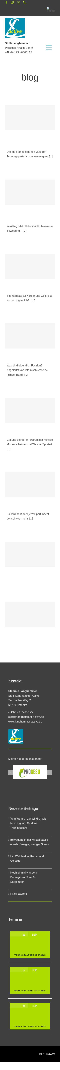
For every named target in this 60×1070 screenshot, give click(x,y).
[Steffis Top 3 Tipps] (30, 614)
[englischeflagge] (51, 8)
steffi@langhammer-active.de (26, 716)
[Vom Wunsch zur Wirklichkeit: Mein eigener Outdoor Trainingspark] (30, 117)
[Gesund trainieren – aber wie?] (30, 410)
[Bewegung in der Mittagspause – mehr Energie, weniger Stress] (30, 192)
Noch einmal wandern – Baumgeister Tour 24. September (24, 877)
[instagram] (12, 2)
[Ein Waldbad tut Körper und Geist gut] (30, 266)
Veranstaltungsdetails (30, 955)
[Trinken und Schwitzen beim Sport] (30, 484)
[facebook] (6, 2)
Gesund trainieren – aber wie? (25, 433)
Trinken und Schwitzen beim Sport (27, 507)
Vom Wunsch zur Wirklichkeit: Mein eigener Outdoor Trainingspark (28, 823)
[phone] (24, 2)
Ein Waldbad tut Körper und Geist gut (29, 289)
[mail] (18, 2)
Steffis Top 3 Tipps (18, 637)
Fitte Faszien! (15, 359)
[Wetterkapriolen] (30, 554)
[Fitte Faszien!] (30, 336)
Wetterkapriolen (16, 577)
